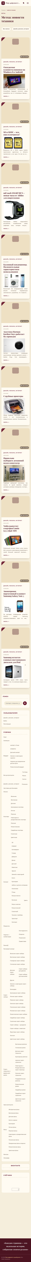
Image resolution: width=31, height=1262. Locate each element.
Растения (14, 900)
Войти (5, 721)
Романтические (15, 826)
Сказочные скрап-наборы (17, 1021)
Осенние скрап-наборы (16, 1003)
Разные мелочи (16, 895)
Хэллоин (12, 1035)
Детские (13, 803)
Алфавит (14, 846)
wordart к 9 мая (14, 745)
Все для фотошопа (9, 775)
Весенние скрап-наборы (17, 953)
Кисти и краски (13, 1120)
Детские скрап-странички (19, 1052)
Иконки (6, 791)
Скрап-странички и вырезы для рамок (7, 1072)
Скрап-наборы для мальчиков (23, 975)
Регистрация (7, 724)
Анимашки (6, 740)
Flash (5, 737)
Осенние (13, 823)
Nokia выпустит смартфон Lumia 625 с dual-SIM (11, 528)
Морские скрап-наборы (16, 1000)
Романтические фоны (15, 1147)
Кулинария (15, 881)
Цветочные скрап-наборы (17, 1039)
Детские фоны (13, 1116)
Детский (14, 864)
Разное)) (6, 945)
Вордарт (6, 756)
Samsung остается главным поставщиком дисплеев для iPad (14, 660)
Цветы (25, 900)
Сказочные (14, 834)
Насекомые (15, 888)
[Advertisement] (15, 1216)
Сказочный (15, 911)
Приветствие (22, 941)
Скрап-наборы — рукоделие (18, 1025)
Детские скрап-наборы (12, 972)
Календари (13, 989)
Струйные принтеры (13, 396)
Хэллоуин (14, 922)
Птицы (13, 892)
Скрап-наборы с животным (17, 1028)
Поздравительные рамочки (20, 1080)
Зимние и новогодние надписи (16, 757)
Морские (13, 814)
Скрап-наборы (6, 996)
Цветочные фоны (13, 1150)
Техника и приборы (17, 915)
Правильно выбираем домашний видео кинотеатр (13, 460)
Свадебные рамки (20, 1090)
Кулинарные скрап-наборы (17, 993)
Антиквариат (15, 849)
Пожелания (22, 938)
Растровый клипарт (9, 949)
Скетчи (24, 779)
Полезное (24, 784)
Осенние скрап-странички (19, 1074)
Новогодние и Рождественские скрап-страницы (20, 1067)
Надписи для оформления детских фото (17, 762)
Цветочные (14, 837)
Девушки (14, 856)
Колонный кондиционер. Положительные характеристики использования (15, 268)
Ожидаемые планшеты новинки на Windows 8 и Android (14, 69)
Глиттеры (24, 772)
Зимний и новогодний (18, 874)
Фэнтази (6, 1154)
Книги (13, 878)
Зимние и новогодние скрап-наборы (18, 985)
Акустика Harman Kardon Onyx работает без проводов (13, 334)
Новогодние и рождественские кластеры (18, 818)
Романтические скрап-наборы (18, 1014)
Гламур (14, 853)
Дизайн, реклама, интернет (21, 29)
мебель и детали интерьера (19, 885)
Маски (24, 775)
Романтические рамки (19, 1085)
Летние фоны (12, 1127)
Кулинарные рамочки (21, 1057)
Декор (13, 860)
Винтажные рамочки (21, 1044)
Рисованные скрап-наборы (17, 1010)
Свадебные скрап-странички (20, 1094)
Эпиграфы (6, 1158)
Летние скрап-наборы (16, 996)
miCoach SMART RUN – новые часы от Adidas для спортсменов (14, 195)
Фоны (5, 1129)
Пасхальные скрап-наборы (17, 1007)
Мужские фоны (13, 1131)
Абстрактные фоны (14, 1109)
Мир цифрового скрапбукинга (18, 3)
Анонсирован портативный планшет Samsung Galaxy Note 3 (14, 593)
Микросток (7, 926)
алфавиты (13, 749)
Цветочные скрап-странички (20, 1100)
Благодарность (23, 930)
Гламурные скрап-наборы (17, 960)
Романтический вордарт (17, 767)
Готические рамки (20, 1047)
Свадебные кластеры (17, 830)
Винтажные (14, 800)
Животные (14, 867)
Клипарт (6, 882)
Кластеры (6, 816)
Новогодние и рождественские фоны (17, 1135)
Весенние (13, 796)
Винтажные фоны (13, 1113)
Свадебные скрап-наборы (17, 1018)
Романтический (16, 908)
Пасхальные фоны (14, 1140)
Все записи (6, 29)
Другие (12, 980)
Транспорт (15, 918)
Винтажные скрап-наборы (17, 957)
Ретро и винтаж (16, 904)
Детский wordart (15, 752)
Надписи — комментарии (7, 935)
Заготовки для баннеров (10, 788)
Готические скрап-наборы (17, 964)
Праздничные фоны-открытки (17, 1143)
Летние (13, 810)
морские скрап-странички (19, 1061)
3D (12, 842)
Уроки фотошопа (8, 1105)
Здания (14, 871)
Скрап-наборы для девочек (23, 970)
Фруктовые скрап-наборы (17, 1032)
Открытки (21, 934)
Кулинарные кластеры (17, 807)
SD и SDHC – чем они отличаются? (11, 133)
